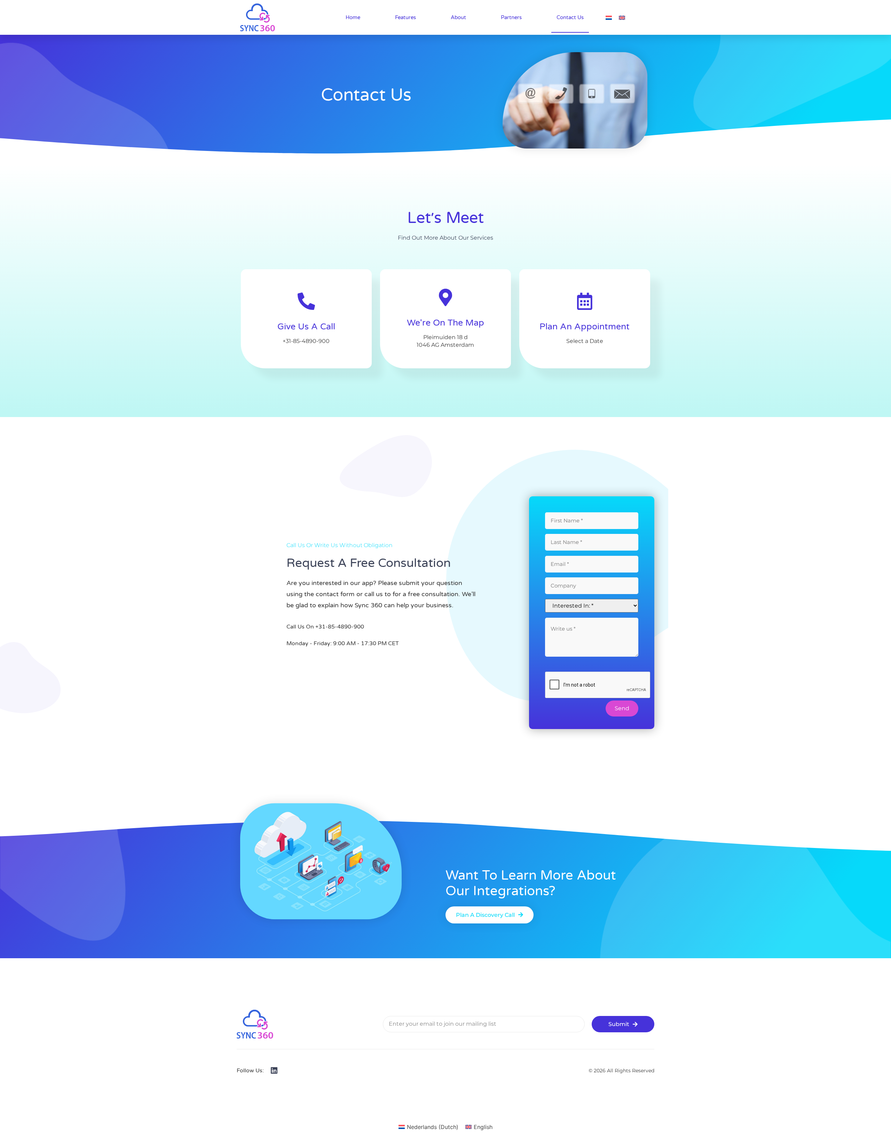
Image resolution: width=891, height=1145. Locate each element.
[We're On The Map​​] (445, 297)
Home (353, 17)
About (458, 17)
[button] (490, 914)
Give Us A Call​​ (306, 326)
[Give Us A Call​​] (306, 301)
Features (405, 17)
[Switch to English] (622, 17)
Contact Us (570, 17)
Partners (511, 17)
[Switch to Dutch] (608, 17)
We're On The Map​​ (445, 323)
